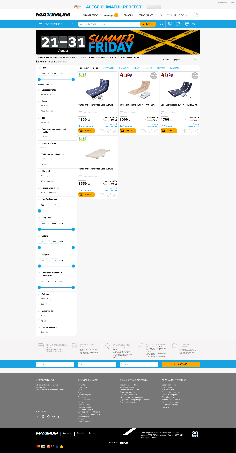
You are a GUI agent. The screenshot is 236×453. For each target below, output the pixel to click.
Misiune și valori (168, 390)
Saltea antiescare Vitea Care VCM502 (95, 105)
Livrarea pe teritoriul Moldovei (89, 412)
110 (44, 136)
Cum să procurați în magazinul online (50, 390)
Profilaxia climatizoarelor (129, 395)
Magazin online (41, 387)
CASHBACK (174, 68)
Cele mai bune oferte (85, 422)
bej (43, 304)
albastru (45, 299)
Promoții (81, 385)
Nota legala (67, 433)
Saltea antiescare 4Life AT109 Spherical (138, 105)
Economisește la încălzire (130, 390)
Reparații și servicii (127, 387)
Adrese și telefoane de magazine (48, 385)
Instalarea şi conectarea (129, 385)
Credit (80, 390)
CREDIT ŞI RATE (146, 15)
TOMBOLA (161, 68)
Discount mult (83, 417)
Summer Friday (90, 15)
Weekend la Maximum (128, 402)
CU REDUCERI (108, 68)
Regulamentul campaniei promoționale (135, 400)
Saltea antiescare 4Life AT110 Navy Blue (180, 105)
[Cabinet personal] (161, 23)
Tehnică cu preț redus (128, 392)
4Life (44, 106)
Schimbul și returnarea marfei (89, 414)
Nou (44, 332)
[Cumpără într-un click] (114, 131)
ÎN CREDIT (148, 68)
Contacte (80, 433)
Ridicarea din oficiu (85, 407)
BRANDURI (128, 15)
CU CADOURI (124, 68)
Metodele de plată (84, 395)
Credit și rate (82, 387)
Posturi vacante (168, 397)
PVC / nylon (47, 181)
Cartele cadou (83, 402)
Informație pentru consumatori (132, 397)
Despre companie (169, 385)
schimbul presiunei (50, 192)
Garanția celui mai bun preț (88, 419)
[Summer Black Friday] (118, 42)
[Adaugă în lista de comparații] (102, 131)
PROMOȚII (108, 15)
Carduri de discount (85, 400)
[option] (118, 6)
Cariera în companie (169, 395)
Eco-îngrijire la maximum (171, 392)
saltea (45, 122)
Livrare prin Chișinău (85, 409)
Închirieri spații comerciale (172, 400)
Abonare (182, 364)
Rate (79, 392)
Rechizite (165, 407)
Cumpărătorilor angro (170, 405)
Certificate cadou (84, 405)
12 (43, 321)
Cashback (82, 397)
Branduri (92, 433)
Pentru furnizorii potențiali (172, 402)
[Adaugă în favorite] (109, 131)
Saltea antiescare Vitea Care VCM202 (95, 169)
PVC (44, 176)
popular (177, 60)
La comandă (47, 94)
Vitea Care (46, 111)
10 (43, 164)
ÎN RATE (136, 68)
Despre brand (167, 387)
